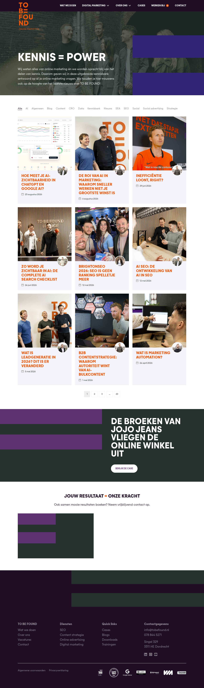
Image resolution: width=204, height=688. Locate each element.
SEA (118, 109)
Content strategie (72, 635)
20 (117, 394)
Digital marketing (71, 644)
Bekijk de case (124, 469)
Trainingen (109, 644)
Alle (20, 109)
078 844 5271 (153, 635)
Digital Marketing (94, 5)
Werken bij (158, 5)
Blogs (106, 635)
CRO (72, 109)
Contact (180, 5)
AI (27, 109)
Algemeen (37, 109)
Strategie (172, 109)
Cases (141, 5)
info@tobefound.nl (156, 630)
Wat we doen (68, 5)
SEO (126, 109)
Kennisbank (94, 109)
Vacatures (24, 639)
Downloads (110, 639)
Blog (49, 109)
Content (60, 109)
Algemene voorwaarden (31, 670)
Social (135, 109)
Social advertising (153, 109)
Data (81, 109)
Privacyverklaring (58, 670)
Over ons (121, 5)
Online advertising (72, 639)
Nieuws (108, 109)
